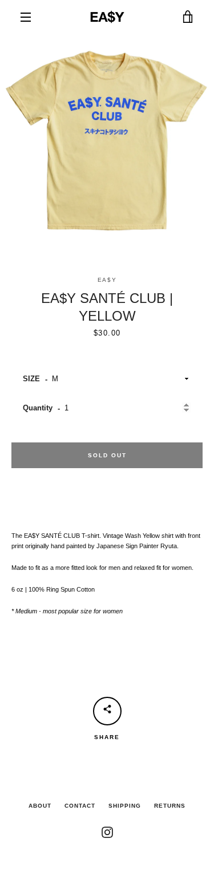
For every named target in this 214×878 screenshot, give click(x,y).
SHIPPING (124, 806)
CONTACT (79, 806)
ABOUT (40, 806)
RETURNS (169, 806)
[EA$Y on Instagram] (107, 831)
